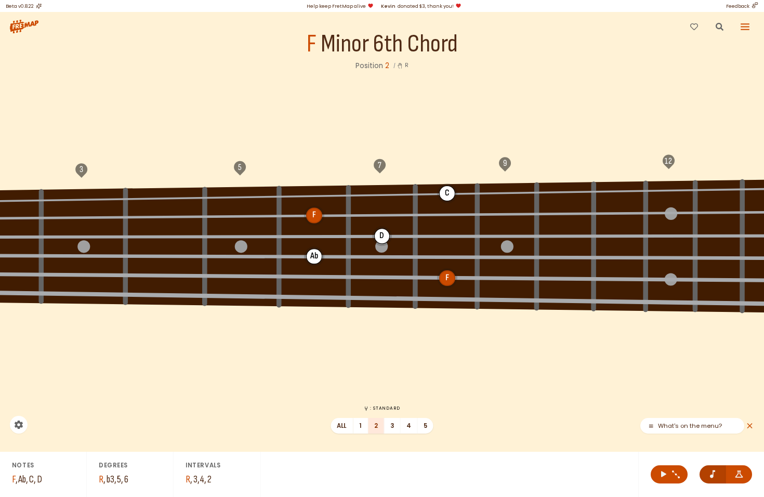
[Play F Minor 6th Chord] (669, 474)
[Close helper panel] (749, 426)
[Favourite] (694, 26)
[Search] (719, 26)
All (342, 426)
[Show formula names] (739, 474)
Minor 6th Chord (389, 44)
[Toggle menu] (745, 26)
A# (314, 195)
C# (506, 192)
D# (620, 190)
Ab (165, 197)
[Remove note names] (713, 474)
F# (382, 215)
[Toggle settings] (19, 425)
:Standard (385, 408)
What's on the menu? (690, 426)
